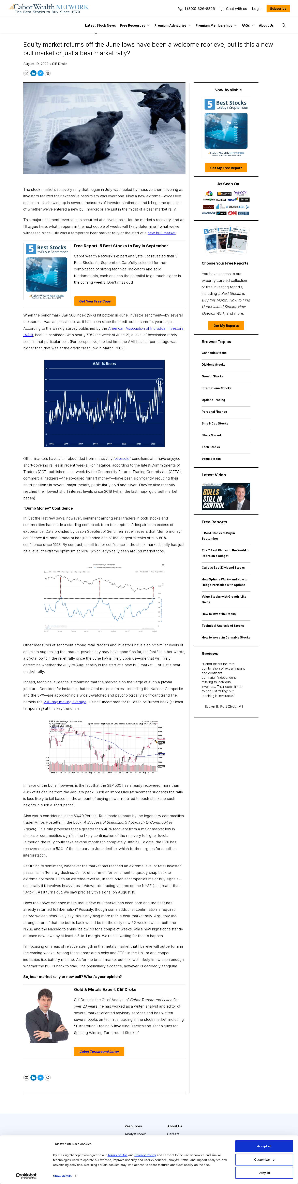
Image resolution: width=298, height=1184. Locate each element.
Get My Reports (226, 326)
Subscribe (278, 8)
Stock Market (211, 435)
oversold (122, 458)
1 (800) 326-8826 (199, 8)
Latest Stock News (100, 25)
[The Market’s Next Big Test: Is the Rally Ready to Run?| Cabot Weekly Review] (226, 496)
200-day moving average (65, 702)
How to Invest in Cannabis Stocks (226, 637)
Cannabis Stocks (214, 352)
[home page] (48, 8)
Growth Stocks (212, 376)
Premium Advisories (170, 25)
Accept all (264, 1146)
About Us (266, 25)
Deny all (264, 1172)
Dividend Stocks (213, 364)
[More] (148, 25)
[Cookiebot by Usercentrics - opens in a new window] (26, 1176)
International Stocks (217, 388)
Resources (133, 1126)
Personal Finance (214, 411)
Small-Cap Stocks (215, 423)
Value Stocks (211, 458)
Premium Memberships (214, 25)
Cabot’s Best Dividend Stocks (223, 567)
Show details (62, 1176)
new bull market (162, 233)
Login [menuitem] (257, 8)
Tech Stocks (211, 447)
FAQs (245, 25)
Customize (262, 1159)
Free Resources (132, 25)
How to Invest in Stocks (219, 614)
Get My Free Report (226, 168)
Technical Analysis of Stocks (223, 625)
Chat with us (236, 8)
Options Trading (213, 400)
